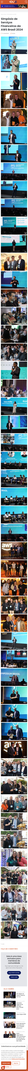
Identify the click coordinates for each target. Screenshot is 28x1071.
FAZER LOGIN (14, 977)
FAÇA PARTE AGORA (14, 972)
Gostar (13, 33)
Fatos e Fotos (8, 939)
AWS (3, 939)
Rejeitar (16, 1063)
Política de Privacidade (18, 1059)
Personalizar (6, 1066)
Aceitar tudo (6, 1063)
